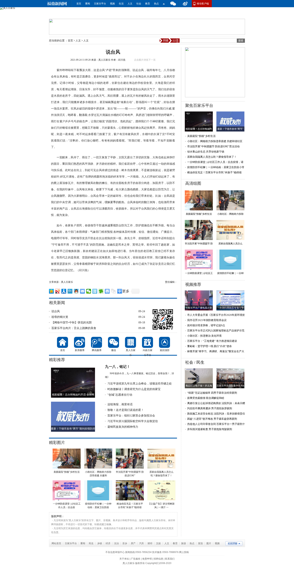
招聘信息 (158, 558)
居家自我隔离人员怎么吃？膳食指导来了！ (212, 156)
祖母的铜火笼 (59, 316)
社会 (138, 3)
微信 (173, 3)
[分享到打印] (107, 291)
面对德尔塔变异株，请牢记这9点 (206, 325)
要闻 (87, 3)
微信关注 (164, 3)
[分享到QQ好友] (76, 291)
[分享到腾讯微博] (70, 291)
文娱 (158, 543)
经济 (108, 543)
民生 (200, 362)
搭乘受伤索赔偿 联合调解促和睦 (205, 397)
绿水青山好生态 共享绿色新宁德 (205, 151)
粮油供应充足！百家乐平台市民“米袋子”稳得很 (214, 172)
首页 (78, 3)
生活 (121, 3)
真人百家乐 (104, 59)
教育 (147, 3)
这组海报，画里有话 (120, 404)
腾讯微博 (96, 342)
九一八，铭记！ (117, 367)
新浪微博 (79, 342)
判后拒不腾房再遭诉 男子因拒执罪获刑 (209, 408)
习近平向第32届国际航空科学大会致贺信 (132, 421)
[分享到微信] (88, 291)
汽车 (141, 543)
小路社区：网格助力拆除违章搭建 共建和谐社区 (214, 141)
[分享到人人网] (63, 291)
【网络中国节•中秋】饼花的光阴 (71, 322)
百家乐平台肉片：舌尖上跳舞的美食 (73, 328)
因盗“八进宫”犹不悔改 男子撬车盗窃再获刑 (212, 418)
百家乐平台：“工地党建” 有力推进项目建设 (212, 340)
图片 (208, 543)
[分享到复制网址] (113, 291)
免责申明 (147, 558)
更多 (125, 291)
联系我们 (170, 558)
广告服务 (135, 558)
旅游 (183, 543)
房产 (133, 543)
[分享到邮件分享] (82, 291)
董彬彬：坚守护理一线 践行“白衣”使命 (209, 346)
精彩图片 (57, 442)
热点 (156, 3)
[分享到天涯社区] (94, 291)
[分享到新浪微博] (57, 291)
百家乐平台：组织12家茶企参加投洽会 (131, 415)
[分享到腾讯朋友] (101, 291)
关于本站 (124, 558)
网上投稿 (184, 552)
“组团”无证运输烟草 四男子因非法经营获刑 (212, 392)
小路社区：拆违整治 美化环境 (204, 335)
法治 (116, 543)
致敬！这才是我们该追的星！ (125, 409)
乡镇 (99, 543)
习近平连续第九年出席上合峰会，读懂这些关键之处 (139, 383)
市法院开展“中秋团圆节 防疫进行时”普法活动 (213, 146)
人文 (130, 3)
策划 (200, 543)
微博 (185, 3)
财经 (150, 543)
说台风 (55, 311)
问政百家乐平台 (147, 342)
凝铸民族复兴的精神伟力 (122, 426)
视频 (112, 3)
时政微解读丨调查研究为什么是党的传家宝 (134, 389)
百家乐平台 (100, 3)
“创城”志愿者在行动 (119, 394)
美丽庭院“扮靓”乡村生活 (201, 135)
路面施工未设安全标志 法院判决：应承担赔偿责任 (216, 413)
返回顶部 (164, 342)
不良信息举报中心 (115, 552)
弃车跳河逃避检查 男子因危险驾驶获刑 (209, 429)
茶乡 (124, 543)
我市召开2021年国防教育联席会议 (207, 320)
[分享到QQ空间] (51, 291)
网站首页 (56, 543)
